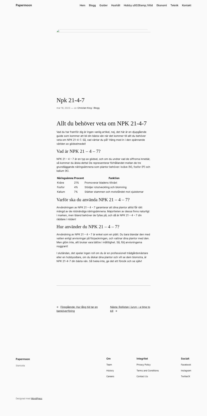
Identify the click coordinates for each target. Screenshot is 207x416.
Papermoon (24, 5)
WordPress (36, 398)
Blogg (97, 108)
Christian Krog (84, 108)
